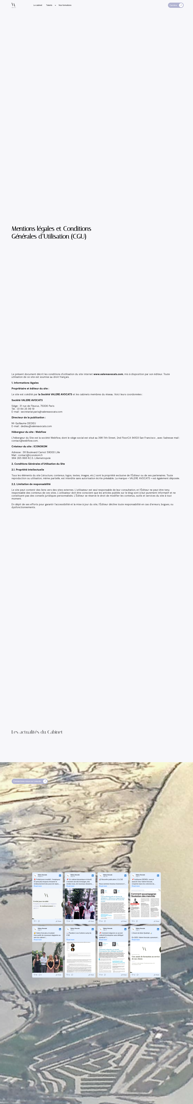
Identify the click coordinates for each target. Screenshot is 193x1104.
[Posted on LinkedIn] (60, 875)
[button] (50, 5)
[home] (13, 5)
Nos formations (65, 5)
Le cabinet (37, 5)
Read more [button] (38, 886)
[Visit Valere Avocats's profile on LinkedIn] (36, 875)
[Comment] (38, 921)
